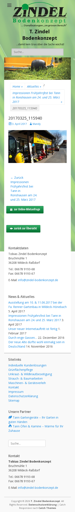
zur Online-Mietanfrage (27, 209)
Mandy (37, 124)
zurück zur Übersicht (25, 228)
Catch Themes (47, 507)
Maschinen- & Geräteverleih (27, 383)
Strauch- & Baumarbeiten (25, 378)
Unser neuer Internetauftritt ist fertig (32, 329)
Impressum (16, 392)
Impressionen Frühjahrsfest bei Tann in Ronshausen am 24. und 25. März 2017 (37, 97)
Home (17, 86)
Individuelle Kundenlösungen (27, 365)
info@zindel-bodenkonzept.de (38, 280)
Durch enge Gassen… (22, 338)
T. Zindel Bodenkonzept (45, 501)
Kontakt (13, 387)
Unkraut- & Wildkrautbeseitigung (30, 374)
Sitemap (13, 400)
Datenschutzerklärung (23, 396)
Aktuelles (34, 86)
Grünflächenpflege (20, 370)
